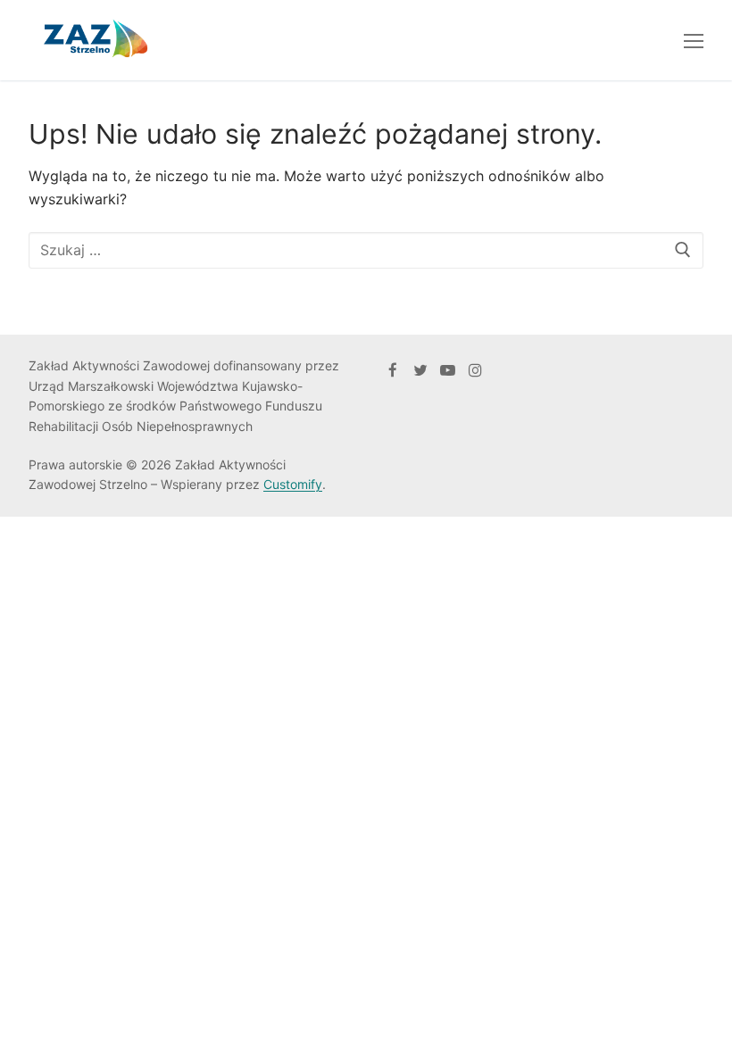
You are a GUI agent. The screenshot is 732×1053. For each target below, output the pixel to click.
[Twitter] (421, 370)
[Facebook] (393, 370)
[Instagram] (475, 370)
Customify (292, 484)
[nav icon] (693, 40)
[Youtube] (448, 370)
